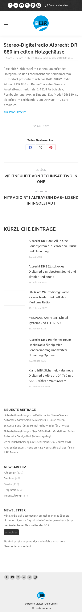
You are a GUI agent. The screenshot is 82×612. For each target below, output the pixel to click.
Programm (10, 489)
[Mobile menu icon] (6, 23)
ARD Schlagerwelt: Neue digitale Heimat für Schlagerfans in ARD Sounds (39, 450)
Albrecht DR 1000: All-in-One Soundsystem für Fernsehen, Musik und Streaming (52, 246)
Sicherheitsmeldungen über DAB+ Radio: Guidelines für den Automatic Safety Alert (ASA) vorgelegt (39, 433)
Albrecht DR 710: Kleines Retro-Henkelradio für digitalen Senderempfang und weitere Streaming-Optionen (50, 347)
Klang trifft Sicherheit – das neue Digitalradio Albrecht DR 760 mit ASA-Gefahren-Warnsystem (51, 375)
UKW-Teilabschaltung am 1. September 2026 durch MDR (37, 441)
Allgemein (10, 472)
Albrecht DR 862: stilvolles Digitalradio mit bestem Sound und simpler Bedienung (52, 271)
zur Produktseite (15, 112)
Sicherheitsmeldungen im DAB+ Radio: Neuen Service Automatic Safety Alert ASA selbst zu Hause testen (36, 417)
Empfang (9, 478)
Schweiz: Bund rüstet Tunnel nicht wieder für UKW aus (36, 425)
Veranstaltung (12, 495)
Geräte (8, 484)
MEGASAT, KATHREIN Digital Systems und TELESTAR (48, 319)
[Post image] (14, 246)
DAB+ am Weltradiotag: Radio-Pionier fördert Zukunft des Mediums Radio (49, 297)
